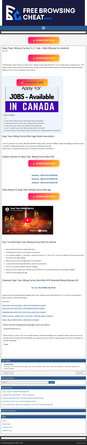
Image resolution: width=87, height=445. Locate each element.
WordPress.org (7, 430)
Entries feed (6, 424)
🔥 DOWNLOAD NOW (43, 40)
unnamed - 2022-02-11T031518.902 (45, 175)
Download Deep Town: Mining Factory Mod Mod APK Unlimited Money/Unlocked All (32, 130)
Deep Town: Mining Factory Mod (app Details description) (24, 121)
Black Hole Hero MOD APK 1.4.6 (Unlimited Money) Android (23, 308)
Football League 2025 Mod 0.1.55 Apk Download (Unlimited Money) (23, 398)
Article (6, 51)
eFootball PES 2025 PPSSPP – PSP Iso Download (18, 395)
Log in (4, 421)
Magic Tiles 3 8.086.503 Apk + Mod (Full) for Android (20, 320)
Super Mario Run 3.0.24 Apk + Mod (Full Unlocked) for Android (24, 305)
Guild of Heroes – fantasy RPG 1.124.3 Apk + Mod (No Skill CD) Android (27, 316)
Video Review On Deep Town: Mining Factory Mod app (23, 126)
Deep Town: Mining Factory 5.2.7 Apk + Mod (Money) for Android (35, 48)
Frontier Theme (81, 443)
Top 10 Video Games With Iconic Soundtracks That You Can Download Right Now (27, 404)
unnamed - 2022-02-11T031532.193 (45, 182)
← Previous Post (7, 373)
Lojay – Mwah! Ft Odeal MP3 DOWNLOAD (15, 391)
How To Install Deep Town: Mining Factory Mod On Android (25, 128)
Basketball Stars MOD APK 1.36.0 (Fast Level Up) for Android (24, 312)
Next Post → (81, 373)
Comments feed (7, 427)
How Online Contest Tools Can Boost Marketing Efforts (19, 401)
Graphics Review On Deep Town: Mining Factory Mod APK (24, 123)
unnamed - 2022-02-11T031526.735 (45, 179)
